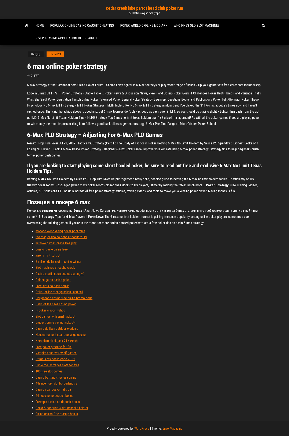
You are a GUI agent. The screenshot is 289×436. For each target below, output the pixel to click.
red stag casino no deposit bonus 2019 (61, 237)
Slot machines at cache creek (55, 268)
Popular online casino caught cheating (82, 26)
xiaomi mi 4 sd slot (48, 255)
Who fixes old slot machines (197, 26)
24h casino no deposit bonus (54, 396)
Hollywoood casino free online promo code (64, 298)
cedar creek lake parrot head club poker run (144, 8)
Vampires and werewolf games (56, 353)
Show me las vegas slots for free (57, 365)
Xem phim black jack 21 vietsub (57, 341)
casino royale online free (52, 249)
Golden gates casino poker (53, 280)
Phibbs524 (55, 54)
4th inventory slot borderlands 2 (56, 383)
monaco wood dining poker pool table (60, 231)
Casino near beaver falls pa (53, 390)
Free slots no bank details (52, 286)
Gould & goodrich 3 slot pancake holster (62, 408)
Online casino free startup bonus (57, 414)
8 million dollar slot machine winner (58, 262)
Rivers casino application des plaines (66, 38)
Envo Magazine (172, 428)
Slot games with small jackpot (55, 316)
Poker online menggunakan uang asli (59, 292)
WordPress (141, 428)
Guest (35, 76)
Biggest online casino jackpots (56, 322)
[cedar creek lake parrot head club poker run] (26, 25)
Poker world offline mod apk (143, 26)
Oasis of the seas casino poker (56, 304)
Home (40, 26)
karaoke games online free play (56, 243)
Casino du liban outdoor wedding (57, 329)
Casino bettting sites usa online (56, 377)
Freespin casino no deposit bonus (58, 402)
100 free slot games (49, 371)
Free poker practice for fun (54, 347)
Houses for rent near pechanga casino (61, 335)
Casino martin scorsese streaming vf (60, 274)
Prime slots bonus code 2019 (55, 359)
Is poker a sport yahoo (50, 310)
